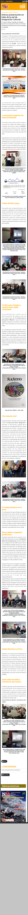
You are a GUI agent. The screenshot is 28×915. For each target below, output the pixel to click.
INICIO (2, 1)
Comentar (6, 774)
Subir (4, 761)
